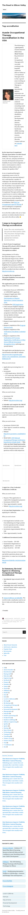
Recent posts (7, 651)
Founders (6, 684)
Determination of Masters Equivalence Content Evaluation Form (13, 300)
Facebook (6, 680)
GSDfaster (7, 690)
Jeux (5, 694)
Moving (23, 618)
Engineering (7, 678)
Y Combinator (8, 745)
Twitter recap (8, 738)
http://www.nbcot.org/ (15, 400)
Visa (5, 742)
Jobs (5, 697)
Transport (7, 734)
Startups (6, 728)
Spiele (5, 726)
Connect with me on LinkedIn (13, 598)
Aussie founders (8, 669)
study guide (9, 621)
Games (6, 686)
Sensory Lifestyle (8, 848)
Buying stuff (7, 674)
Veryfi (4, 871)
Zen (5, 747)
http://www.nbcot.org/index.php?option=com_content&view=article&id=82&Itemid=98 (14, 356)
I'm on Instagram (8, 886)
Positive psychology (10, 715)
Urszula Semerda (8, 618)
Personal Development (10, 709)
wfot (18, 621)
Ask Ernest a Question (10, 647)
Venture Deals (8, 740)
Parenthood (7, 707)
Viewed (10, 755)
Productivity (7, 717)
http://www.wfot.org (8, 271)
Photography (7, 711)
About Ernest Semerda (10, 645)
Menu (4, 9)
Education (7, 676)
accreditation (7, 620)
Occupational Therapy (10, 705)
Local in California (9, 699)
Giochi (6, 688)
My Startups (7, 703)
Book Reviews (8, 672)
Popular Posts (8, 649)
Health (6, 692)
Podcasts (6, 713)
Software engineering (10, 722)
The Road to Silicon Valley (14, 5)
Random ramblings (9, 719)
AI (4, 667)
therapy (14, 621)
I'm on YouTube (7, 881)
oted (5, 621)
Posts (5, 755)
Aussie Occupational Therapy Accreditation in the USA (13, 36)
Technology (7, 732)
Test (5, 655)
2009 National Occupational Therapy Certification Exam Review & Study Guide (14, 440)
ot (2, 621)
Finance (6, 682)
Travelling (7, 736)
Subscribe (6, 653)
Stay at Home (7, 730)
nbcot (12, 620)
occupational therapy (19, 620)
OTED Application (17, 304)
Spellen (6, 724)
